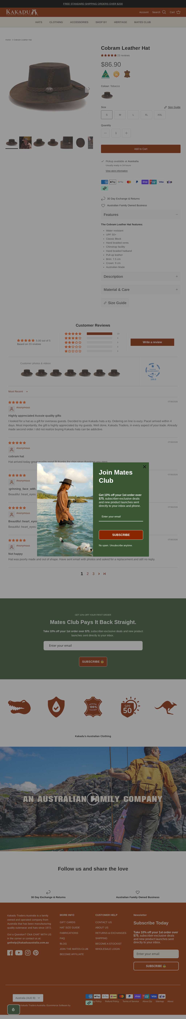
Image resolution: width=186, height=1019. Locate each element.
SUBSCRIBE (121, 534)
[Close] (144, 466)
